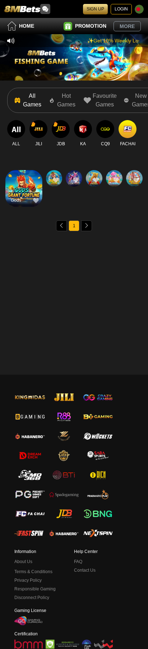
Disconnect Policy (31, 597)
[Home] (22, 9)
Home (26, 26)
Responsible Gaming (35, 588)
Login (121, 9)
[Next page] (86, 225)
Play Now (23, 194)
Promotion (90, 26)
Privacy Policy (28, 580)
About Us (23, 561)
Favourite (24, 178)
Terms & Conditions (33, 571)
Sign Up (95, 9)
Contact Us (85, 570)
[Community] (45, 9)
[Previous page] (61, 225)
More (127, 26)
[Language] (139, 9)
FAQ (78, 561)
